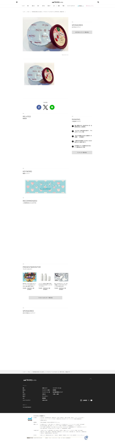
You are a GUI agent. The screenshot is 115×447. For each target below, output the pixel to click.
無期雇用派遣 (84, 431)
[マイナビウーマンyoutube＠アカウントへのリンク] (91, 400)
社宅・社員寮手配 (73, 435)
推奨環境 (44, 398)
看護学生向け (54, 417)
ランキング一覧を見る (82, 152)
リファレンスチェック (80, 435)
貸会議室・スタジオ (66, 435)
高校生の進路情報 (43, 422)
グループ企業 (63, 437)
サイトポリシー (45, 396)
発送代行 (56, 435)
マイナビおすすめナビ (27, 407)
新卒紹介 (61, 430)
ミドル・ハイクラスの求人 (79, 417)
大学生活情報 (82, 424)
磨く (38, 5)
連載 (59, 5)
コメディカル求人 (65, 431)
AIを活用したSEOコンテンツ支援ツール (54, 428)
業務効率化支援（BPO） (50, 435)
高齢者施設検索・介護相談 (66, 428)
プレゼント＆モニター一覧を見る (45, 297)
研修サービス (42, 435)
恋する (43, 5)
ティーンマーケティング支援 (74, 424)
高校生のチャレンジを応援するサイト (62, 424)
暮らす (49, 5)
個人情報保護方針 (68, 437)
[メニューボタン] (17, 2)
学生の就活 (42, 417)
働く (28, 5)
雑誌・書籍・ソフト (51, 425)
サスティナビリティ (55, 437)
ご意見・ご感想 (56, 394)
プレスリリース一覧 (46, 392)
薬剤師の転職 (54, 431)
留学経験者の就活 (48, 417)
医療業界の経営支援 (48, 433)
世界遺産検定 (64, 425)
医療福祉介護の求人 (43, 420)
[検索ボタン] (98, 2)
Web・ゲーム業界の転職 (48, 430)
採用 (59, 437)
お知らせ (44, 394)
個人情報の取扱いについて (58, 392)
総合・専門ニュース (52, 424)
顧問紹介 (49, 431)
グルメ (28, 11)
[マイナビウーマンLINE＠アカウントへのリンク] (85, 400)
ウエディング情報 (58, 425)
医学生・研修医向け (60, 417)
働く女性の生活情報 (43, 425)
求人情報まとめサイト (44, 424)
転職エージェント (66, 430)
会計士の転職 (80, 430)
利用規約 (54, 390)
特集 (63, 5)
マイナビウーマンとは (57, 388)
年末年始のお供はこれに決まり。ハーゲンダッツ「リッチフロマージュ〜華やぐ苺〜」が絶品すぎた (48, 11)
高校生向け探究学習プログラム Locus (53, 422)
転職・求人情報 (67, 417)
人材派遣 (41, 430)
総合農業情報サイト (71, 425)
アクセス (50, 437)
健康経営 (60, 435)
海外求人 (72, 417)
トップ (23, 5)
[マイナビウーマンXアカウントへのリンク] (88, 400)
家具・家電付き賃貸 (43, 428)
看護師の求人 (59, 431)
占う (54, 5)
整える (33, 5)
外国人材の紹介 (55, 433)
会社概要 (46, 437)
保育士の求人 (78, 431)
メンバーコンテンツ (71, 5)
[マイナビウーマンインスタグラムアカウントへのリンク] (81, 400)
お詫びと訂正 (44, 400)
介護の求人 (42, 433)
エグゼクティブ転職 (74, 430)
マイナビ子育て (77, 425)
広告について (44, 388)
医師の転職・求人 (72, 431)
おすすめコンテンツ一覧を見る (82, 32)
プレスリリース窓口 (46, 390)
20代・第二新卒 (56, 430)
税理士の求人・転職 (43, 431)
